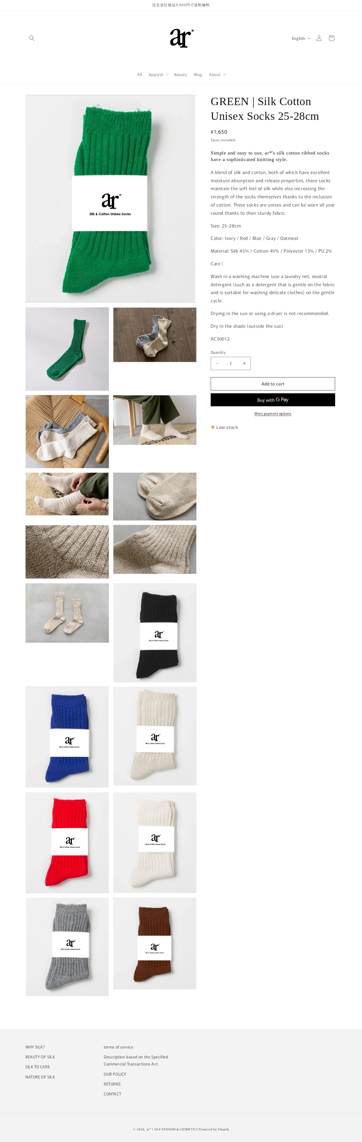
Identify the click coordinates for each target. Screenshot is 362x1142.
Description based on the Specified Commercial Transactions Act (136, 1060)
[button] (31, 38)
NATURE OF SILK (40, 1077)
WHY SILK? (35, 1047)
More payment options (273, 413)
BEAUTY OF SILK (40, 1057)
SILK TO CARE (37, 1067)
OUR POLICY (115, 1074)
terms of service (118, 1047)
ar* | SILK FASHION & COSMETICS (172, 1129)
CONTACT (112, 1094)
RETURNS (112, 1084)
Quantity (218, 352)
